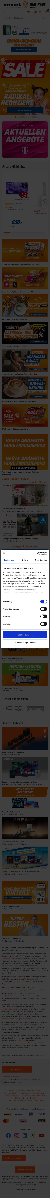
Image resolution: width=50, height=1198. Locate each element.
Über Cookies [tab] (41, 560)
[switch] (43, 609)
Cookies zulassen (25, 635)
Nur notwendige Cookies (25, 643)
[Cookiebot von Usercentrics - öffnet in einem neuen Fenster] (36, 553)
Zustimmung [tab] (9, 560)
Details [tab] (25, 560)
